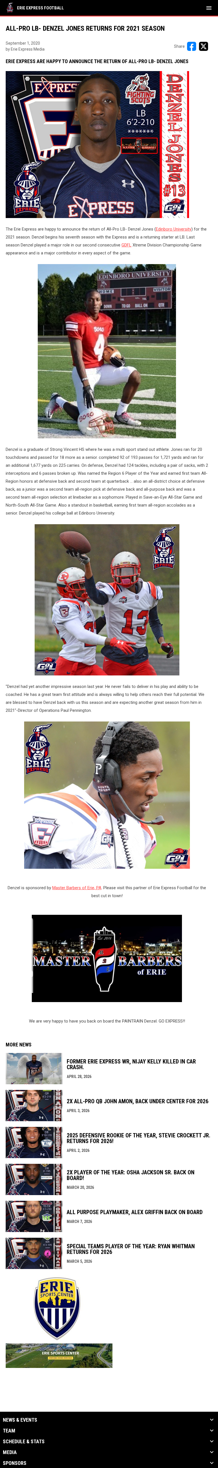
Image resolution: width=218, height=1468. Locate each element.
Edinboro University (173, 229)
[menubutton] (209, 8)
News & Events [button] (20, 1420)
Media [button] (10, 1452)
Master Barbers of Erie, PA (76, 887)
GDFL (126, 245)
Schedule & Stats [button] (24, 1441)
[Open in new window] (107, 958)
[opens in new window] (59, 1366)
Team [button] (9, 1430)
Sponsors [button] (14, 1463)
